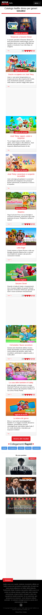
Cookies (25, 612)
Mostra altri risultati (21, 439)
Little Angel (21, 248)
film (9, 50)
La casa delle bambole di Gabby (21, 383)
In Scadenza (12, 448)
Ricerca (28, 448)
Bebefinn (21, 212)
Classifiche (36, 448)
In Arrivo (21, 448)
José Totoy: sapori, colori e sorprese (21, 137)
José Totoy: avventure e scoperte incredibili (21, 175)
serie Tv (10, 224)
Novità (4, 448)
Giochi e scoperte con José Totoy (21, 74)
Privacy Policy (18, 612)
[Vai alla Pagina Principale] (5, 4)
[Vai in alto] (21, 605)
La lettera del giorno (21, 418)
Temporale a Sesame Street (21, 37)
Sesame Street (21, 284)
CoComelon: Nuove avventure (21, 345)
